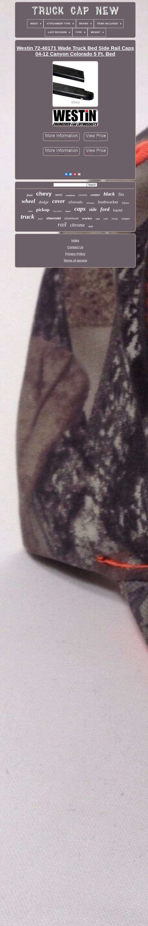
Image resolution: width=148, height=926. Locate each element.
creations (70, 195)
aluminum (71, 218)
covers (83, 195)
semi (58, 195)
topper (68, 211)
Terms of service (75, 260)
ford (105, 209)
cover (58, 201)
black (109, 194)
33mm (125, 203)
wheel (28, 201)
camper (125, 218)
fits (121, 194)
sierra (30, 211)
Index (75, 240)
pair (40, 218)
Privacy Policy (75, 254)
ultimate (90, 203)
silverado (75, 202)
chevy (44, 194)
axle (105, 218)
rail (62, 224)
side (93, 209)
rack (98, 219)
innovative (57, 211)
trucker (87, 218)
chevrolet (53, 218)
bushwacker (108, 202)
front (29, 195)
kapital (117, 210)
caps (80, 208)
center (95, 195)
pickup (42, 209)
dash (90, 226)
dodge (44, 202)
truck (27, 216)
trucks (115, 218)
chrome (77, 225)
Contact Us (75, 247)
